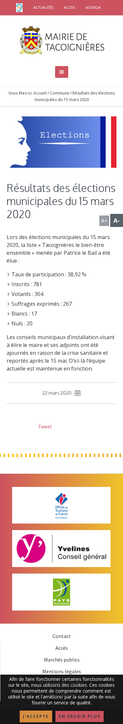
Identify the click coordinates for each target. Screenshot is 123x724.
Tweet (44, 426)
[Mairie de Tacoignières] (62, 40)
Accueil (40, 93)
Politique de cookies (61, 683)
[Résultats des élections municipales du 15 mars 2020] (61, 141)
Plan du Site (62, 695)
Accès (61, 647)
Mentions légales (61, 671)
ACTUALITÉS (43, 7)
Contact (61, 636)
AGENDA (93, 7)
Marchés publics (62, 659)
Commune (59, 93)
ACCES (69, 7)
